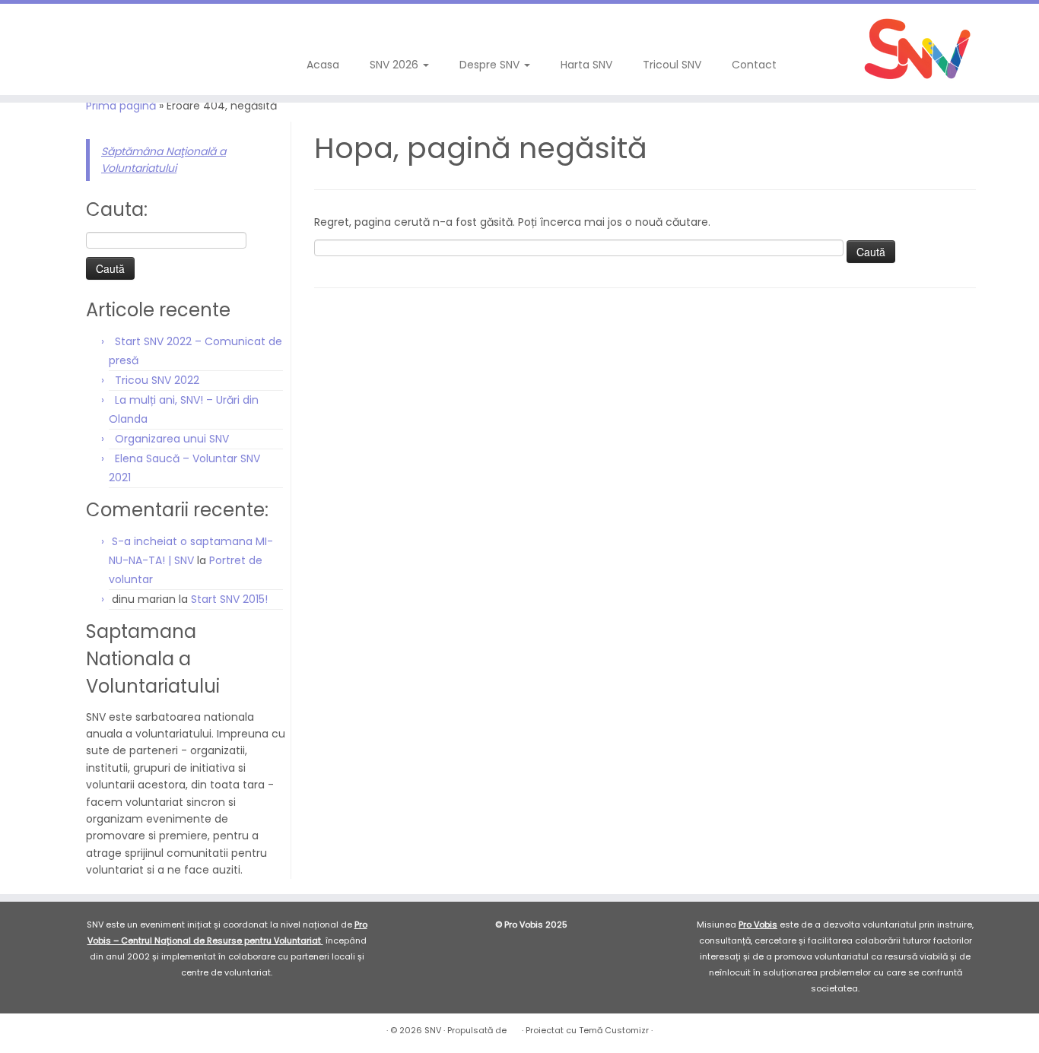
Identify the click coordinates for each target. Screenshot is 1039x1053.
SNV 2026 (395, 64)
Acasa (323, 64)
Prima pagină (121, 105)
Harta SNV (586, 64)
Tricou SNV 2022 (157, 380)
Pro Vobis (758, 924)
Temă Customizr (614, 1030)
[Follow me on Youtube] (93, 30)
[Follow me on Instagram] (72, 30)
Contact (754, 64)
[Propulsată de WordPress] (514, 1027)
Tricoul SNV (672, 64)
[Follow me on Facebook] (52, 30)
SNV (432, 1030)
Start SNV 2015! (229, 599)
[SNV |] (919, 49)
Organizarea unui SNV (172, 438)
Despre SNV (491, 64)
